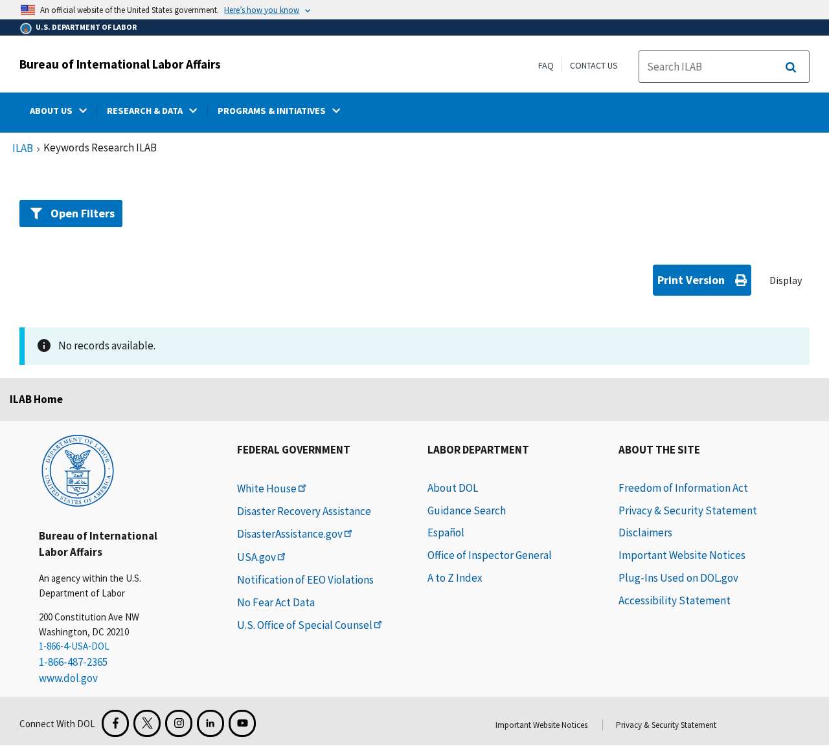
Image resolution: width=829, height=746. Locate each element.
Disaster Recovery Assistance (304, 511)
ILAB (22, 149)
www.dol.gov (68, 678)
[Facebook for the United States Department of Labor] (115, 723)
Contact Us (594, 65)
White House (267, 488)
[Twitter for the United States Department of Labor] (147, 723)
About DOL (452, 488)
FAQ (546, 65)
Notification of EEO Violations (305, 580)
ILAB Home (36, 399)
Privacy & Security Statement (688, 510)
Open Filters (83, 213)
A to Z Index (455, 578)
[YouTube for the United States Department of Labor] (242, 723)
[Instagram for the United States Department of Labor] (178, 723)
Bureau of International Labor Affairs (120, 64)
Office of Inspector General (489, 555)
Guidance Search (466, 510)
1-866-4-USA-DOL (74, 646)
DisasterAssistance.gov (290, 534)
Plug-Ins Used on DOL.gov (678, 578)
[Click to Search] (790, 67)
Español (445, 532)
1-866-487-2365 (73, 662)
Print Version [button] (691, 279)
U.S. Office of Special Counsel (304, 625)
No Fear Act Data (276, 602)
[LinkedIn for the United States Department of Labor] (210, 723)
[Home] (78, 470)
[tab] (414, 210)
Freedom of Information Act (683, 488)
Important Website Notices (682, 555)
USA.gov (256, 557)
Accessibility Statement (675, 600)
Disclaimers (645, 532)
